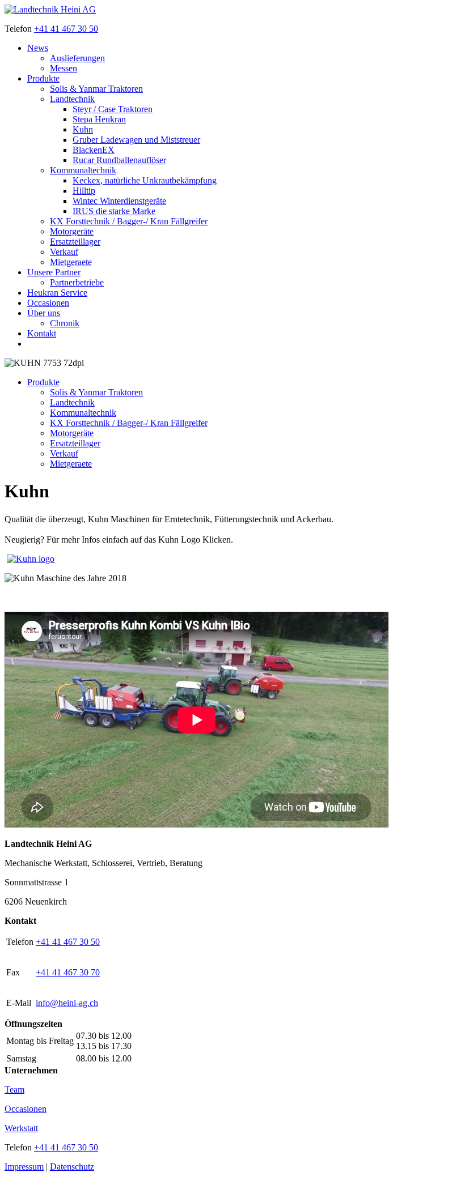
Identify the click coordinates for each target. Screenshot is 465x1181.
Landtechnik (72, 99)
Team (14, 1089)
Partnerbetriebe (77, 282)
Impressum (24, 1166)
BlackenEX (94, 150)
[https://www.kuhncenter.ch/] (30, 559)
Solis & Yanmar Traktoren (96, 88)
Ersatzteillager (75, 241)
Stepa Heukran (99, 119)
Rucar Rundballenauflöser (119, 160)
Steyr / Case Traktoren (113, 109)
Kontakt (41, 333)
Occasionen (48, 303)
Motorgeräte (72, 231)
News (37, 48)
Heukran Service (57, 292)
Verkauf (64, 252)
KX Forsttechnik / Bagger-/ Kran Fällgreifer (129, 221)
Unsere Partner (54, 272)
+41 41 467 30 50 (66, 28)
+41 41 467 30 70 (68, 972)
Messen (63, 68)
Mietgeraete (71, 262)
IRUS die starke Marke (114, 211)
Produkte (43, 78)
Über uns (43, 313)
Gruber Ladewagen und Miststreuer (136, 139)
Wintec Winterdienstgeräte (119, 201)
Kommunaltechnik (83, 170)
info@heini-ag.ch (67, 1003)
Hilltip (84, 190)
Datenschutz (72, 1166)
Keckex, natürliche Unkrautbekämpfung (145, 180)
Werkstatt (21, 1128)
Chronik (64, 323)
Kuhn (83, 129)
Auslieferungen (77, 58)
